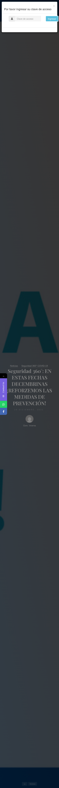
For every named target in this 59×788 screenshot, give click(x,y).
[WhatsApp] (3, 404)
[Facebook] (3, 411)
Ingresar (52, 18)
